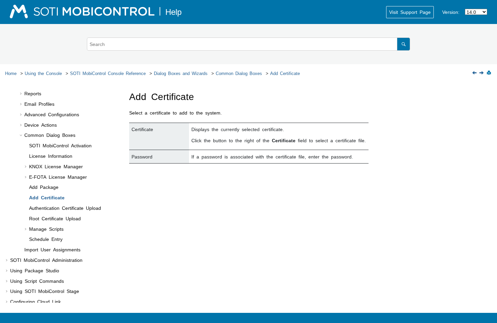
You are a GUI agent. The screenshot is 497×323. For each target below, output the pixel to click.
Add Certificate (285, 73)
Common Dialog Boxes (239, 73)
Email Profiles (39, 103)
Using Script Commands (37, 280)
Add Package (43, 186)
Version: (450, 11)
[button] (21, 94)
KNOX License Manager (56, 166)
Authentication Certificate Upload (65, 207)
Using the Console (43, 73)
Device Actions (40, 124)
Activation (60, 145)
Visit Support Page (410, 11)
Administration (46, 259)
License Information (50, 155)
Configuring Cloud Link (35, 301)
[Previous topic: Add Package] (475, 73)
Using (44, 291)
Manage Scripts (46, 228)
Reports (32, 93)
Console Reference (108, 73)
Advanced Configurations (51, 114)
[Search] (403, 44)
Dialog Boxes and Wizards (181, 73)
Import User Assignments (52, 249)
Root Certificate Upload (55, 218)
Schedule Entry (46, 239)
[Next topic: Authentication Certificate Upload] (482, 73)
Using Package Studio (34, 270)
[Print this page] (489, 73)
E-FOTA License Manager (58, 176)
